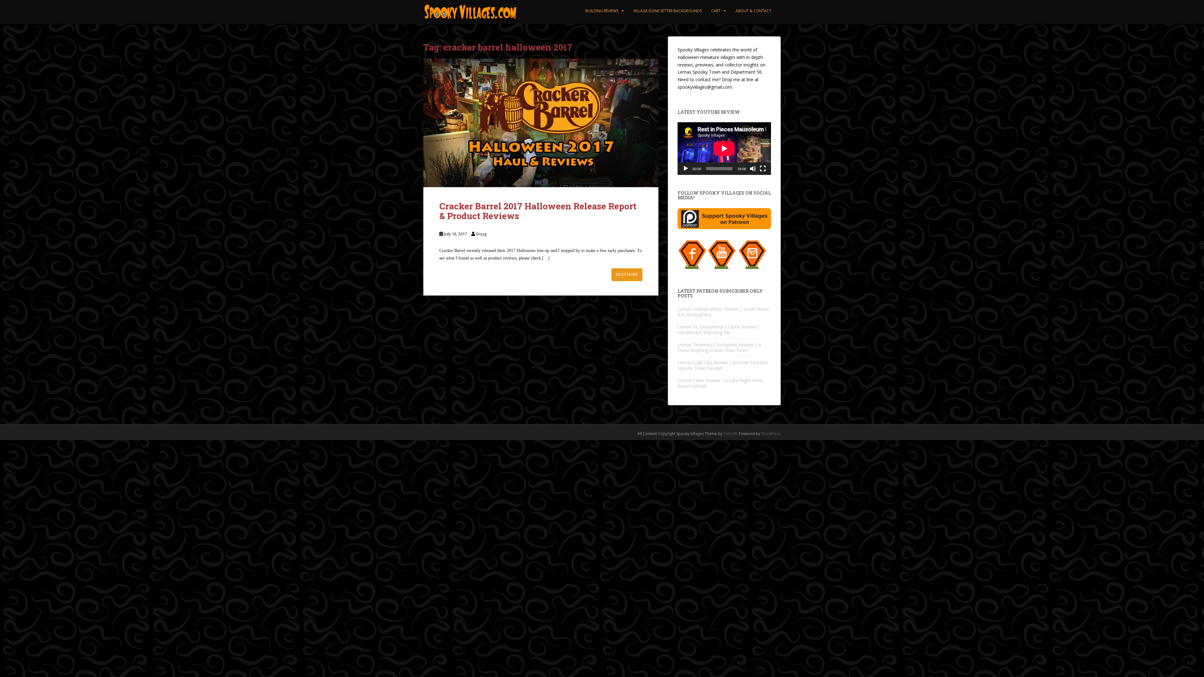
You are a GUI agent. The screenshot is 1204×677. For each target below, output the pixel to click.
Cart (716, 10)
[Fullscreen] (763, 168)
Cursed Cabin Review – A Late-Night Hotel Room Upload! (720, 383)
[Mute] (753, 168)
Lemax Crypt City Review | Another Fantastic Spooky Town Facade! (723, 365)
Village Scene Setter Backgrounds (667, 10)
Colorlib (730, 433)
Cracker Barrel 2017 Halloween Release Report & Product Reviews (537, 211)
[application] (724, 148)
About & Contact (753, 10)
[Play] (686, 168)
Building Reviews (601, 10)
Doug (481, 234)
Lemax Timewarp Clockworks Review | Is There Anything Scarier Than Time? (720, 347)
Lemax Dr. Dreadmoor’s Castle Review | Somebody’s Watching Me (719, 329)
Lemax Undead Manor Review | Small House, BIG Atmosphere (724, 312)
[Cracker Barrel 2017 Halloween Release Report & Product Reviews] (540, 123)
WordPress (771, 433)
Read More (627, 274)
